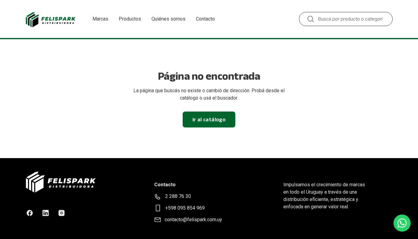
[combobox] (346, 19)
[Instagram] (61, 213)
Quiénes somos (168, 19)
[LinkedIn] (45, 213)
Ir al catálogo (209, 119)
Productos (130, 19)
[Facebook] (29, 213)
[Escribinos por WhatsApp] (402, 223)
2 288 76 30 (178, 196)
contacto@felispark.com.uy (193, 219)
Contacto (205, 19)
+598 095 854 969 (185, 208)
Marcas (100, 19)
